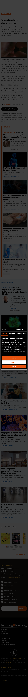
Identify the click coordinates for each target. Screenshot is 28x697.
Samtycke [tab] (4, 333)
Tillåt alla (14, 358)
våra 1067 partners (10, 340)
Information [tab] (12, 333)
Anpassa (13, 362)
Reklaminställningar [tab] (22, 333)
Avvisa (14, 366)
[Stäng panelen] (25, 329)
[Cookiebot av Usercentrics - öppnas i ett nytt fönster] (17, 329)
